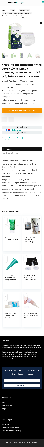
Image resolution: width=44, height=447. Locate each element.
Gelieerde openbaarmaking (11, 431)
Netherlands (16, 130)
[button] (41, 23)
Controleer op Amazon (22, 111)
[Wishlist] (37, 3)
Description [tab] (7, 149)
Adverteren (6, 415)
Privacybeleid (6, 424)
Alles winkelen (7, 405)
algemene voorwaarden (10, 427)
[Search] (32, 3)
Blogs (4, 409)
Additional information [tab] (11, 153)
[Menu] (2, 3)
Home (4, 10)
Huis (3, 402)
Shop (13, 10)
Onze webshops (7, 412)
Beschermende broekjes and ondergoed (17, 13)
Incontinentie (24, 10)
